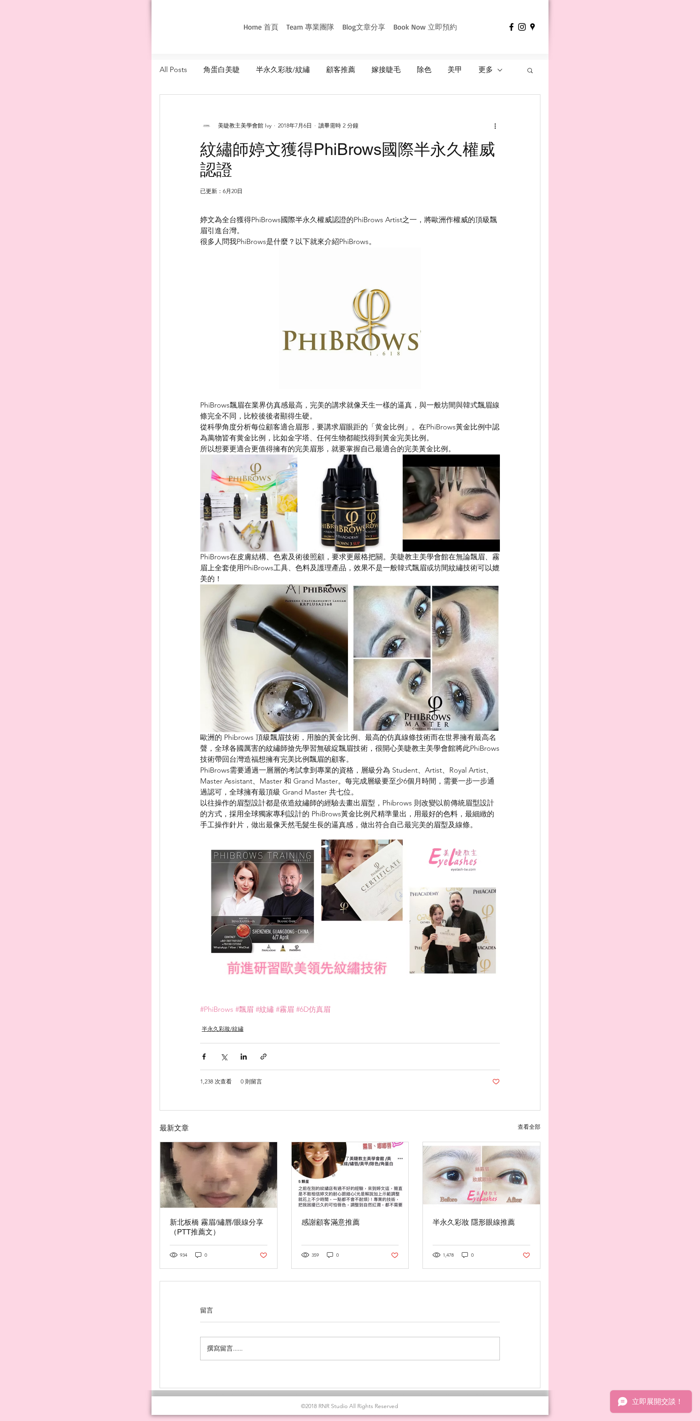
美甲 (455, 69)
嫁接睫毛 (386, 69)
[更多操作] (495, 125)
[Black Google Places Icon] (532, 27)
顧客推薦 (340, 69)
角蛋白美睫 (221, 69)
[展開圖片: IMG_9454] (248, 503)
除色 (424, 69)
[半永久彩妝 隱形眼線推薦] (481, 1175)
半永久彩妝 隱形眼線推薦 (474, 1222)
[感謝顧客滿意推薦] (350, 1175)
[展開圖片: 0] (451, 503)
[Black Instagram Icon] (522, 27)
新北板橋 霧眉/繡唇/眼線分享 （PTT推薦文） (216, 1227)
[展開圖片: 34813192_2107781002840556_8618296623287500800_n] (274, 658)
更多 (485, 69)
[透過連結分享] (263, 1056)
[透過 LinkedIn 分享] (244, 1056)
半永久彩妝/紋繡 (283, 69)
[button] (530, 70)
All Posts (173, 69)
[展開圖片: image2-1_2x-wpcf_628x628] (426, 658)
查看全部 (529, 1126)
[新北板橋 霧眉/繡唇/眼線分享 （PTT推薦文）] (218, 1175)
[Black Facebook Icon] (511, 27)
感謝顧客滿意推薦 (330, 1222)
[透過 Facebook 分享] (204, 1056)
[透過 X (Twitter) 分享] (224, 1056)
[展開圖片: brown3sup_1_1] (350, 503)
